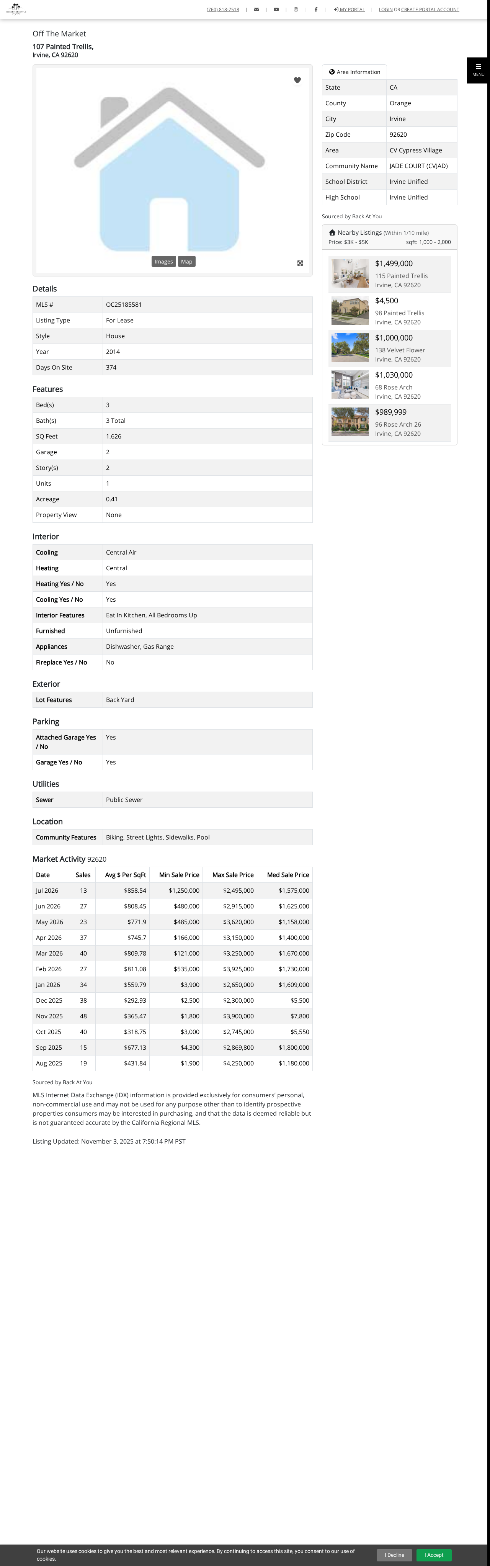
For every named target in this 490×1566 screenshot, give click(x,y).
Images (164, 261)
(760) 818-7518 (223, 9)
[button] (478, 70)
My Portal (352, 9)
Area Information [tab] (358, 71)
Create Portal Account (430, 9)
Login (386, 9)
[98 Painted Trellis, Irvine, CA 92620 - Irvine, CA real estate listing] (350, 310)
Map (187, 261)
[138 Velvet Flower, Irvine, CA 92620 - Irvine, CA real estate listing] (350, 347)
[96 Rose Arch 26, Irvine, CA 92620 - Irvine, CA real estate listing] (350, 421)
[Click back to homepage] (13, 8)
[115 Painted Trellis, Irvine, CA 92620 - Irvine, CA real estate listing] (350, 272)
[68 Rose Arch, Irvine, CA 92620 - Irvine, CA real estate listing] (350, 384)
